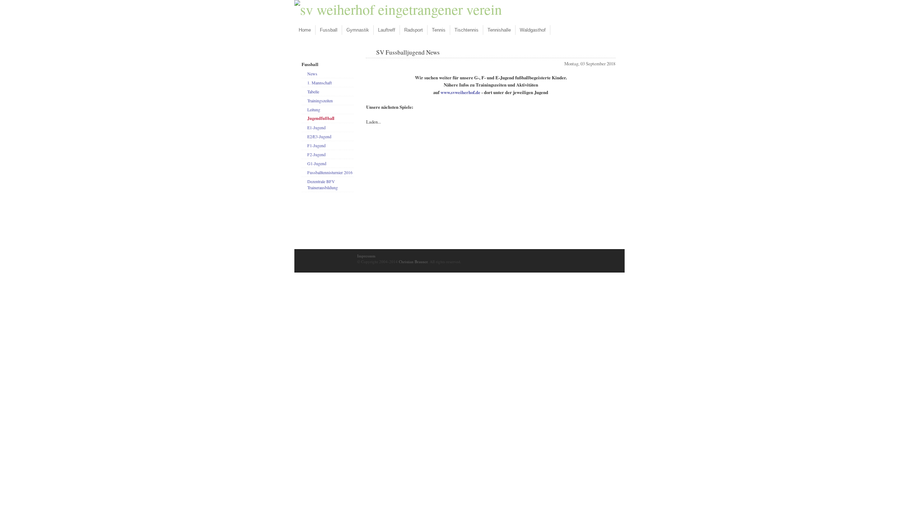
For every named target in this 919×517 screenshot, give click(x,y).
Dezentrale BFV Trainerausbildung (322, 184)
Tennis (438, 30)
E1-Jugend (316, 127)
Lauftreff (386, 30)
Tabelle (313, 91)
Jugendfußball (320, 118)
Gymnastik (357, 30)
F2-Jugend (316, 154)
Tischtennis (466, 30)
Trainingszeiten (320, 100)
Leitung (313, 109)
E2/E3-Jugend (319, 136)
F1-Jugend (316, 145)
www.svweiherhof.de (460, 92)
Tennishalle (499, 30)
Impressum (366, 255)
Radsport (413, 30)
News (312, 73)
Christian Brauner (413, 261)
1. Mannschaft (319, 82)
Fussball (328, 30)
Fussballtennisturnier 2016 (330, 172)
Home (305, 30)
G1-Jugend (316, 163)
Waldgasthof (533, 30)
